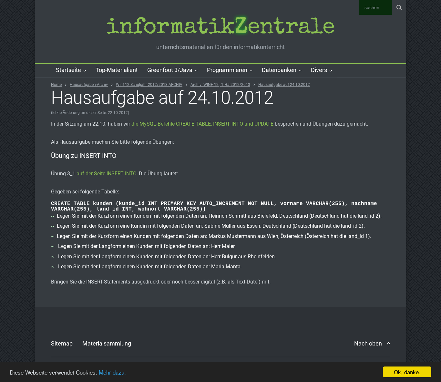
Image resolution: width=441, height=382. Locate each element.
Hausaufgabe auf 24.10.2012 (284, 84)
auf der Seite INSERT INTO (106, 173)
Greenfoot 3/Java (169, 70)
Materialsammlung (106, 343)
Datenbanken (279, 70)
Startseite (68, 70)
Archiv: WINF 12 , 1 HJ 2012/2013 (220, 84)
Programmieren (227, 70)
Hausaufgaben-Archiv (89, 84)
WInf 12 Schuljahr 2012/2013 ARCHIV (149, 84)
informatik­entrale (220, 28)
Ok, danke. (407, 372)
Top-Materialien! (117, 70)
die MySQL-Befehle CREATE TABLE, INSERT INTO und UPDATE (202, 124)
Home (56, 84)
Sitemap (62, 343)
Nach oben (368, 343)
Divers (319, 70)
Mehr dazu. (112, 372)
